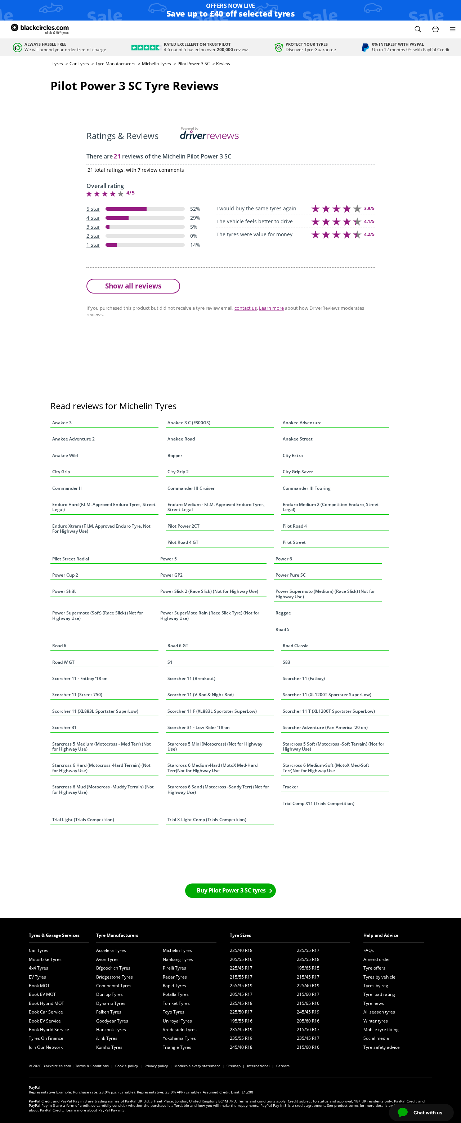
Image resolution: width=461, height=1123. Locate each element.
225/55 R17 (308, 950)
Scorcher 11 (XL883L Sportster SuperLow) (95, 711)
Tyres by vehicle (379, 977)
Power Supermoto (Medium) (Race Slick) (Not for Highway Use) (325, 593)
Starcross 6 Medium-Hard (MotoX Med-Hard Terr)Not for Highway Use (212, 767)
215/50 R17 (308, 1029)
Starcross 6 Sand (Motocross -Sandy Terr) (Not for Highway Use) (218, 789)
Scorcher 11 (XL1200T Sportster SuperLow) (327, 695)
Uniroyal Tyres (177, 1021)
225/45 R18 (241, 1003)
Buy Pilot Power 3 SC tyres (231, 890)
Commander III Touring (307, 488)
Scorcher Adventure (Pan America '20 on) (325, 727)
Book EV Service (45, 1021)
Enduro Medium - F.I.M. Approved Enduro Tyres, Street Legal (216, 507)
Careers (283, 1065)
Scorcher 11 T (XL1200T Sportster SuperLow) (329, 711)
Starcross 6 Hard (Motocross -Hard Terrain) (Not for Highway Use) (101, 767)
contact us (245, 308)
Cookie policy (126, 1065)
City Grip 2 (178, 472)
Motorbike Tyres (45, 959)
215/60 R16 (308, 1047)
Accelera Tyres (111, 950)
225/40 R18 (241, 950)
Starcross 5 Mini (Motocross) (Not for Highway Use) (214, 746)
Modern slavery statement (197, 1065)
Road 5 (283, 629)
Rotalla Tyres (176, 994)
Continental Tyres (113, 986)
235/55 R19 (241, 1038)
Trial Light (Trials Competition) (83, 819)
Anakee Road (181, 439)
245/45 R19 (308, 1012)
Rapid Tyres (174, 986)
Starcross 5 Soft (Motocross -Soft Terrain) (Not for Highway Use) (333, 746)
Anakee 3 (62, 423)
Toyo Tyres (173, 1012)
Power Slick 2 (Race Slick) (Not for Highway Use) (209, 591)
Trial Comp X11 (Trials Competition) (318, 803)
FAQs (368, 950)
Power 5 (168, 559)
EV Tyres (37, 977)
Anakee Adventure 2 (73, 439)
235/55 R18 (308, 959)
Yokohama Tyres (179, 1038)
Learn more (271, 308)
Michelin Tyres (156, 64)
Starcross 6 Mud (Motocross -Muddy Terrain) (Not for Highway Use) (103, 789)
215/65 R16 (308, 1003)
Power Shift (64, 591)
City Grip (61, 472)
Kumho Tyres (109, 1047)
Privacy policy (156, 1065)
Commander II (67, 488)
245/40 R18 (241, 1047)
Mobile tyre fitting (381, 1029)
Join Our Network (46, 1047)
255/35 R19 (241, 986)
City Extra (293, 455)
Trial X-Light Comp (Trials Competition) (206, 819)
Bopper (174, 455)
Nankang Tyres (178, 959)
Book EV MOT (42, 994)
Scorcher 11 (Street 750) (77, 695)
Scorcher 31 (64, 727)
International (258, 1065)
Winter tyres (375, 1021)
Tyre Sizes (240, 935)
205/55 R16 (241, 959)
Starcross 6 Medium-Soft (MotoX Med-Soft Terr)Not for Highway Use (326, 767)
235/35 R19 (241, 1029)
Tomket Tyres (176, 1003)
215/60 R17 (308, 994)
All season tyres (379, 1012)
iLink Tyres (106, 1038)
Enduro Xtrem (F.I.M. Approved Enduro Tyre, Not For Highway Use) (101, 528)
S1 (170, 662)
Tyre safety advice (381, 1047)
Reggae (283, 613)
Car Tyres (79, 64)
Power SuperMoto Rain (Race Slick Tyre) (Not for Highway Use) (209, 615)
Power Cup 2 (65, 575)
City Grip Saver (298, 472)
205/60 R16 (308, 1021)
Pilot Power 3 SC (194, 64)
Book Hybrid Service (49, 1029)
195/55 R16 (241, 1021)
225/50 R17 (241, 1012)
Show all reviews (133, 286)
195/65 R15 (308, 968)
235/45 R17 (308, 1038)
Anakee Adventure (302, 423)
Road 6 (59, 646)
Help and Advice (380, 935)
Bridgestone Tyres (114, 977)
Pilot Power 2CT (183, 526)
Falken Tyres (108, 1012)
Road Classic (295, 646)
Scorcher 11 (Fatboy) (304, 678)
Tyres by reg (375, 986)
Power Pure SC (291, 575)
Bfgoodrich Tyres (113, 968)
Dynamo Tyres (110, 1003)
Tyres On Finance (46, 1038)
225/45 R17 (241, 968)
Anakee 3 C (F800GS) (188, 423)
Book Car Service (46, 1012)
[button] (417, 29)
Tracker (290, 787)
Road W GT (63, 662)
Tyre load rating (379, 994)
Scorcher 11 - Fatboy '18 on (80, 678)
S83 (286, 662)
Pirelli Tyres (174, 968)
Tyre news (373, 1003)
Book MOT (39, 986)
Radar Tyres (175, 977)
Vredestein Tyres (180, 1029)
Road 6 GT (177, 646)
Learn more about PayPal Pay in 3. (96, 1110)
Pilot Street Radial (70, 559)
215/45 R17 (308, 977)
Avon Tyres (107, 959)
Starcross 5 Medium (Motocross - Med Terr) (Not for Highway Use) (101, 746)
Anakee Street (298, 439)
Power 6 (284, 559)
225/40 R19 (308, 986)
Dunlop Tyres (109, 994)
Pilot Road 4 (295, 526)
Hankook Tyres (111, 1029)
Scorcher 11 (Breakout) (191, 678)
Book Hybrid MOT (46, 1003)
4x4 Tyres (38, 968)
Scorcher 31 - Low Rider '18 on (198, 727)
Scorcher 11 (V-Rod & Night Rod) (200, 695)
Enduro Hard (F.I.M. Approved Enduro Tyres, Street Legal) (104, 507)
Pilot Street (294, 542)
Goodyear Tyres (112, 1021)
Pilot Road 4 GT (182, 542)
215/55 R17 (241, 977)
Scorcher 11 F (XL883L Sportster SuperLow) (212, 711)
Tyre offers (374, 968)
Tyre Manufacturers (115, 64)
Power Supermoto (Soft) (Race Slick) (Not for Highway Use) (97, 615)
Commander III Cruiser (191, 488)
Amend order (376, 959)
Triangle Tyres (177, 1047)
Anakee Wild (65, 455)
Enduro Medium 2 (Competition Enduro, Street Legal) (331, 507)
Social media (376, 1038)
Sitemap (234, 1065)
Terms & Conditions (92, 1065)
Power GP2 (171, 575)
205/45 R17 (241, 994)
